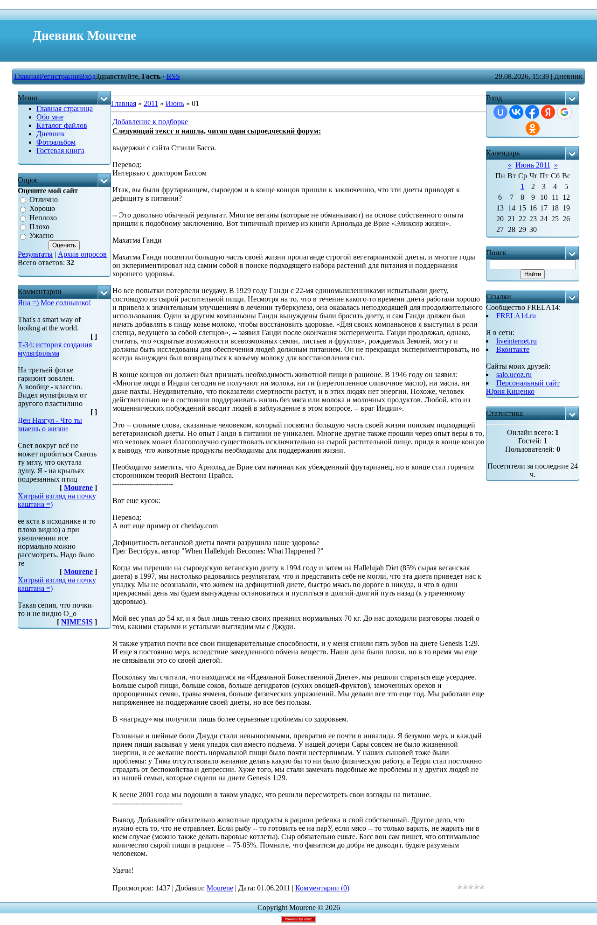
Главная (27, 76)
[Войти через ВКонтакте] (516, 112)
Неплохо (43, 218)
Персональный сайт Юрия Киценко (523, 387)
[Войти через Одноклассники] (533, 128)
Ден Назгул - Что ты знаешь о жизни (50, 424)
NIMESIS (77, 622)
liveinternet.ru (516, 341)
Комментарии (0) (322, 888)
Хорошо (42, 209)
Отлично (43, 199)
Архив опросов (82, 254)
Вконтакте (512, 349)
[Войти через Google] (564, 112)
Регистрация (60, 76)
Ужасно (41, 236)
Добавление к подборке (150, 122)
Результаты (35, 254)
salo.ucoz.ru (514, 374)
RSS (173, 76)
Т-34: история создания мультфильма (55, 349)
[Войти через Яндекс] (548, 112)
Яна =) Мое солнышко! (54, 303)
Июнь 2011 (532, 165)
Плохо (39, 227)
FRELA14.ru (516, 316)
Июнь (175, 103)
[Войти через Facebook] (532, 112)
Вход (88, 76)
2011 (151, 103)
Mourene (78, 487)
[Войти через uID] (500, 112)
